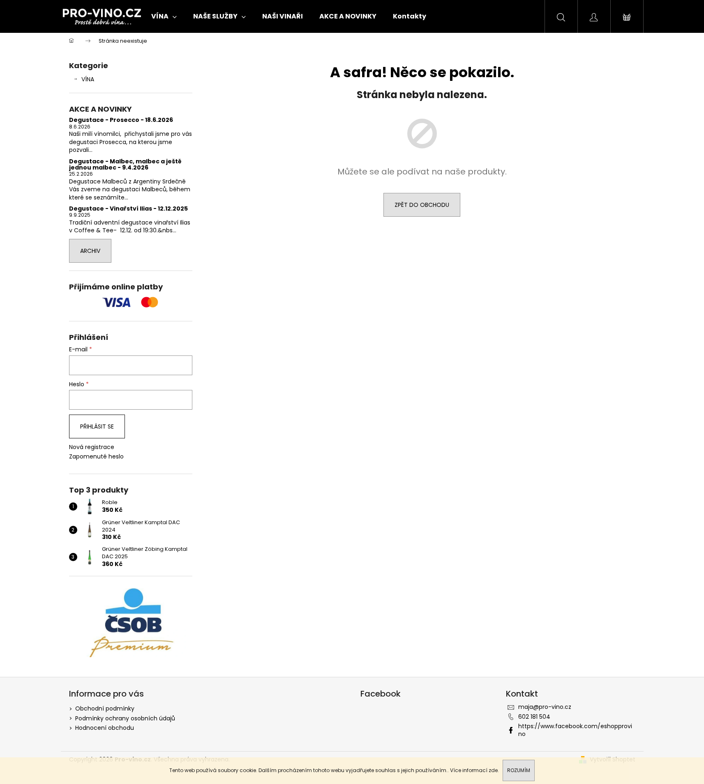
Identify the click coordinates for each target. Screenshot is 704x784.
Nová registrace (91, 447)
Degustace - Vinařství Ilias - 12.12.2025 (128, 209)
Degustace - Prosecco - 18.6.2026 (121, 120)
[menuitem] (164, 16)
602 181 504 (534, 717)
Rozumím (518, 770)
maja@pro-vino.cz (544, 707)
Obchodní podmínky (104, 708)
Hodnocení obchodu (104, 728)
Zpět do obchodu (422, 205)
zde (493, 770)
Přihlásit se (97, 426)
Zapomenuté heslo (96, 457)
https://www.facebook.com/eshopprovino (575, 730)
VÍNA (87, 79)
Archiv (90, 251)
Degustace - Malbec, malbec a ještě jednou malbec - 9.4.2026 (125, 164)
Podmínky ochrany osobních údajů (125, 718)
